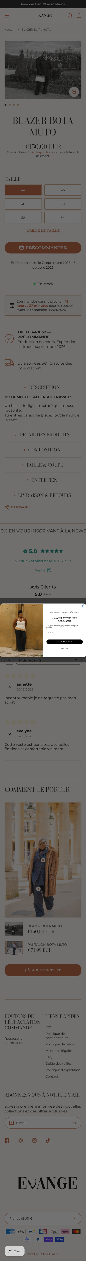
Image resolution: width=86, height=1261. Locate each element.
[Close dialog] (83, 606)
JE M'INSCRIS (64, 642)
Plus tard (64, 648)
